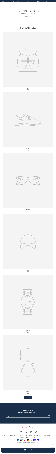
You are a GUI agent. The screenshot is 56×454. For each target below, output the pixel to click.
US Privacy (28, 437)
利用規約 (30, 435)
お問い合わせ (22, 437)
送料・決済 (36, 435)
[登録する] (49, 416)
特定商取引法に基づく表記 (13, 435)
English (32, 427)
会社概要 (5, 435)
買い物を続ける (28, 16)
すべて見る (28, 397)
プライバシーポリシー (24, 435)
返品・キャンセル (42, 435)
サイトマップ (34, 437)
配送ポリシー (49, 435)
